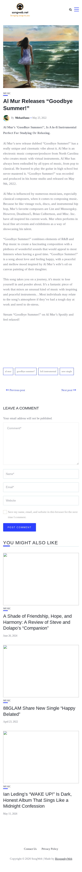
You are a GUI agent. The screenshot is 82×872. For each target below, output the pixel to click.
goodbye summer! (26, 371)
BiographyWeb (63, 858)
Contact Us (30, 848)
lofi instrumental (48, 371)
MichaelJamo (22, 117)
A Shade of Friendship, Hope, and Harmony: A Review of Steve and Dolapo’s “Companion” (37, 622)
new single (67, 371)
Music (7, 93)
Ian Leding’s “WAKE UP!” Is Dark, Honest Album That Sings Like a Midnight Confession (37, 800)
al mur (8, 371)
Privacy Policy (50, 848)
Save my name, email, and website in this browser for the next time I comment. (43, 514)
